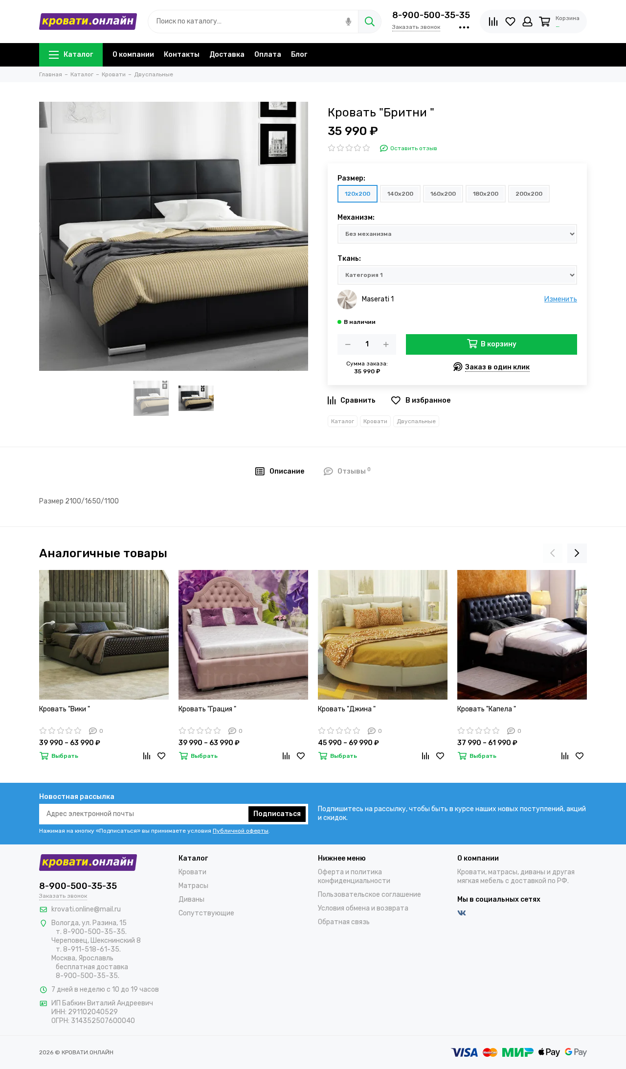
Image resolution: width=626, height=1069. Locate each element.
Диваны (191, 899)
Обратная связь (344, 922)
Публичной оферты (240, 830)
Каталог (78, 54)
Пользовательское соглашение (369, 894)
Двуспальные (416, 421)
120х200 (357, 193)
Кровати (375, 421)
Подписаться (277, 814)
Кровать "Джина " (347, 709)
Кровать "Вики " (64, 709)
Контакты (182, 54)
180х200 (485, 193)
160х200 (443, 193)
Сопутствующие (206, 913)
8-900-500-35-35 (431, 15)
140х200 (400, 193)
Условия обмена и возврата (363, 908)
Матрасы (193, 886)
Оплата (267, 54)
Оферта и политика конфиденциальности (354, 876)
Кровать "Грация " (207, 709)
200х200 (528, 193)
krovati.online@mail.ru (86, 909)
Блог (299, 54)
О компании (133, 54)
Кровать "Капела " (486, 709)
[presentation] (552, 553)
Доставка (227, 54)
